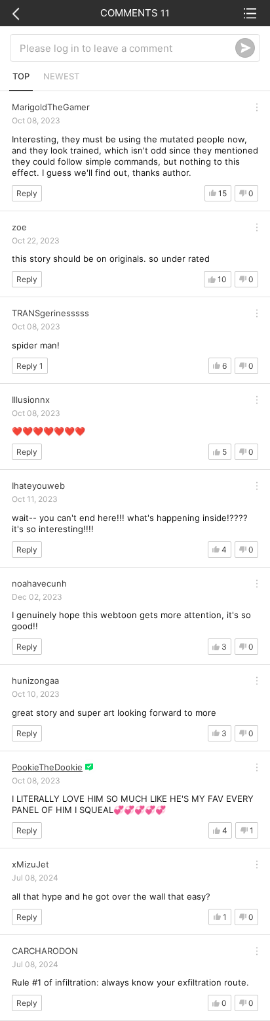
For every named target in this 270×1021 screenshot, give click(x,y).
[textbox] (127, 48)
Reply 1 (29, 366)
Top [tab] (20, 76)
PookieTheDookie (47, 767)
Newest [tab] (61, 76)
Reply (26, 193)
